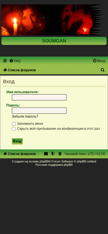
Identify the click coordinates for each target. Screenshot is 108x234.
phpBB (44, 161)
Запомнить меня (29, 124)
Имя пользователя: (22, 92)
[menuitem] (14, 61)
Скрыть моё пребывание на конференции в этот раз (58, 129)
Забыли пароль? (25, 116)
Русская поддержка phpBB (54, 164)
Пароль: (13, 105)
